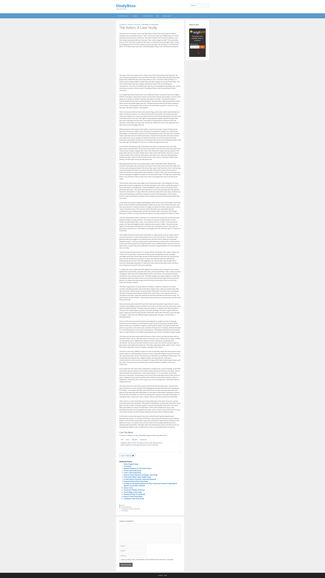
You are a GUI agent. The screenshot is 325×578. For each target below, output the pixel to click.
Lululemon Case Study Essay (134, 499)
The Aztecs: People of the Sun (134, 490)
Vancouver (143, 439)
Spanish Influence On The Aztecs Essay (137, 468)
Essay (122, 505)
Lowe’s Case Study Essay (132, 473)
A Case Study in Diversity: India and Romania (140, 479)
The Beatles (124, 510)
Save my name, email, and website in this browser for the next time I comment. (147, 559)
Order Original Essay (131, 464)
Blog (157, 16)
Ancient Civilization (134, 24)
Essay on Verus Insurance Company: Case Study (141, 475)
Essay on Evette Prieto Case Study (136, 481)
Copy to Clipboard (126, 455)
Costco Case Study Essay (132, 471)
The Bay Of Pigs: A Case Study (134, 494)
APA (122, 439)
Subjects (135, 16)
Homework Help (148, 16)
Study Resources (123, 16)
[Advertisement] (150, 61)
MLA (127, 439)
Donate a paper (166, 16)
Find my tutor (194, 44)
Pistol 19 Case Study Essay (133, 496)
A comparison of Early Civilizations (130, 509)
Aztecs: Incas (128, 488)
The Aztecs (127, 466)
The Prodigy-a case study (133, 492)
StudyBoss (126, 5)
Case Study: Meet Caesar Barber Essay (137, 477)
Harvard (134, 439)
